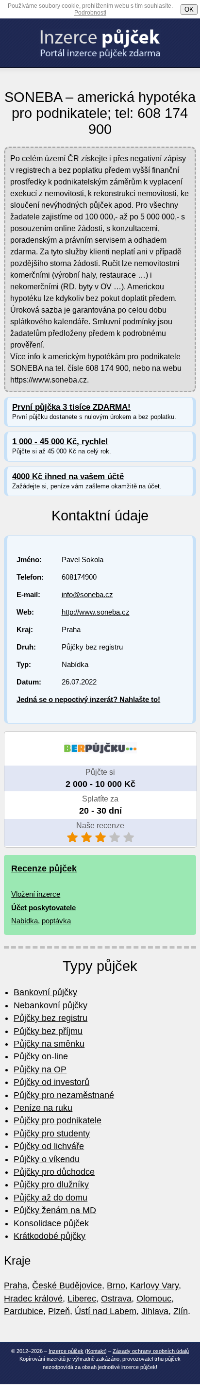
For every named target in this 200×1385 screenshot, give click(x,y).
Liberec (81, 1298)
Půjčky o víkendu (47, 1159)
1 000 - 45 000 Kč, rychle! (60, 441)
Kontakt (96, 1351)
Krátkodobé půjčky (49, 1236)
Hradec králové (33, 1298)
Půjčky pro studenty (52, 1133)
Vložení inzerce (35, 894)
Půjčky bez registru (50, 1018)
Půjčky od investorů (51, 1082)
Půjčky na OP (40, 1069)
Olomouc (153, 1298)
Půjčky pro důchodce (54, 1172)
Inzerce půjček (66, 1351)
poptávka (56, 921)
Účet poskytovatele (43, 907)
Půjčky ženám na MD (55, 1210)
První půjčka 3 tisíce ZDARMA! (71, 407)
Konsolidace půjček (51, 1223)
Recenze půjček (44, 868)
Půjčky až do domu (50, 1197)
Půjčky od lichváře (49, 1146)
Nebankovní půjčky (50, 1005)
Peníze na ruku (43, 1108)
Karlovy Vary (154, 1285)
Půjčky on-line (41, 1056)
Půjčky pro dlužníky (51, 1184)
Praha (15, 1285)
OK (189, 9)
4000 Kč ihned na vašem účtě (68, 476)
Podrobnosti (90, 12)
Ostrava (116, 1298)
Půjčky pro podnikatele (57, 1120)
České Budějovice (67, 1285)
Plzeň (59, 1311)
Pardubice (23, 1311)
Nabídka (24, 921)
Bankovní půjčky (45, 992)
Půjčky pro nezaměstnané (64, 1095)
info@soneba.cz (87, 594)
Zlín (180, 1311)
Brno (116, 1285)
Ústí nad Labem (105, 1311)
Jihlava (154, 1311)
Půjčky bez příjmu (48, 1031)
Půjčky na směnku (49, 1044)
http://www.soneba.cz (96, 612)
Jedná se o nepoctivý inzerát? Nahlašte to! (88, 699)
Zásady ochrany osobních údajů (151, 1351)
